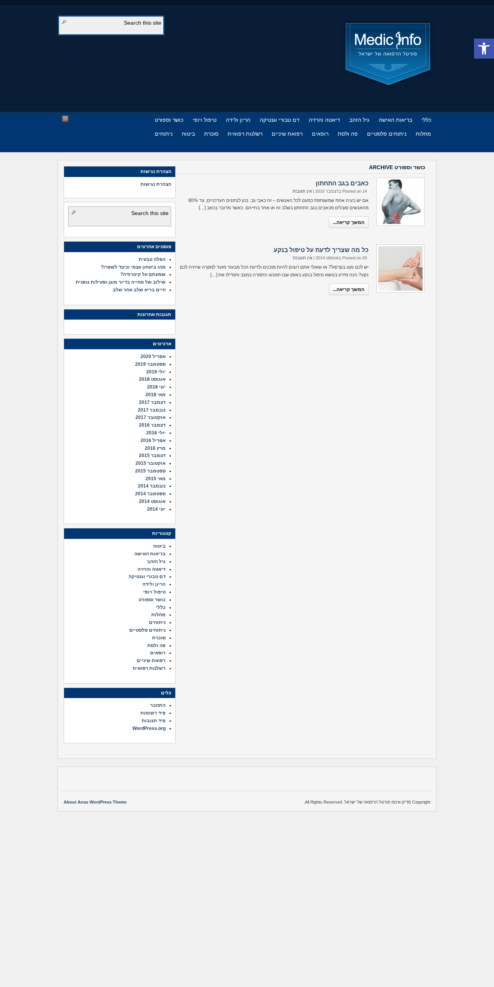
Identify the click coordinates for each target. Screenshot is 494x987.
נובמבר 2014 (152, 486)
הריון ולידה (238, 120)
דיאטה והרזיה (324, 120)
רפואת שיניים (287, 134)
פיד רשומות (153, 713)
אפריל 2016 (153, 440)
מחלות (423, 134)
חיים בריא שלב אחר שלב (139, 290)
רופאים (320, 134)
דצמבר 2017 (152, 402)
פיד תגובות (154, 720)
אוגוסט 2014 (152, 501)
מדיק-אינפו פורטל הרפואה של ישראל (388, 54)
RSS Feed (65, 119)
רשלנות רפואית (245, 134)
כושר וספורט (169, 120)
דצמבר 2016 (152, 425)
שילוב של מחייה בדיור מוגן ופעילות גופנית (121, 282)
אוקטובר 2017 (150, 417)
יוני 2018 (156, 387)
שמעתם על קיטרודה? (143, 274)
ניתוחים (164, 134)
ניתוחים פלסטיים (386, 134)
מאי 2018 (155, 394)
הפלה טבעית (152, 259)
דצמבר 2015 (152, 455)
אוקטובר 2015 (150, 463)
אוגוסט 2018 (152, 379)
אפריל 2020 (153, 356)
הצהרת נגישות (155, 184)
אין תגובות (302, 191)
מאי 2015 (155, 478)
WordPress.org (149, 728)
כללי (426, 120)
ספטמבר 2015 (150, 471)
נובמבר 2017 (152, 410)
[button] (484, 49)
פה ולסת (348, 134)
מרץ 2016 (155, 448)
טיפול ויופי (205, 120)
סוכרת (211, 134)
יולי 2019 (156, 372)
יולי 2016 (156, 432)
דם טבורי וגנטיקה (279, 120)
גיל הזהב (359, 120)
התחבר (158, 705)
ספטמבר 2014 (150, 493)
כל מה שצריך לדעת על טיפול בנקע (321, 250)
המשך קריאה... (348, 222)
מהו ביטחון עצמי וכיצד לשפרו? (133, 267)
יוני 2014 (156, 509)
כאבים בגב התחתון (342, 183)
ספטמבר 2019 (150, 364)
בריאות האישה (395, 120)
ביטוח (188, 134)
